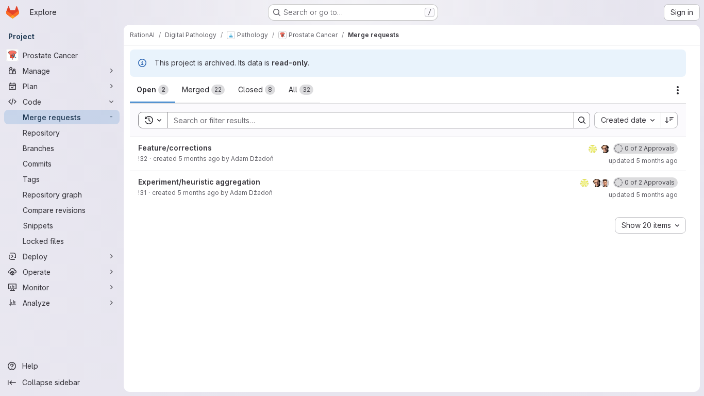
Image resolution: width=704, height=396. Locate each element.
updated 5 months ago (643, 160)
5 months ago (199, 158)
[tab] (152, 90)
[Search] (582, 120)
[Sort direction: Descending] (669, 120)
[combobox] (627, 120)
